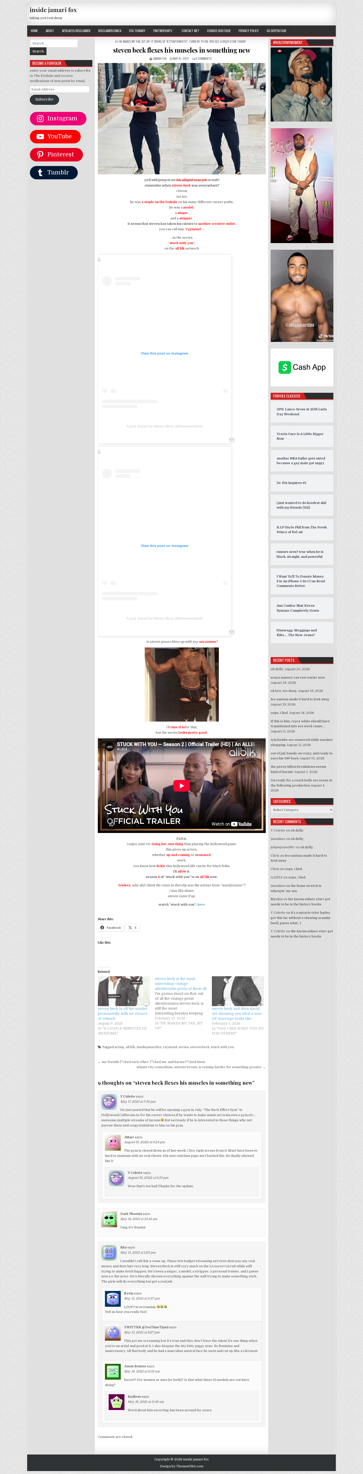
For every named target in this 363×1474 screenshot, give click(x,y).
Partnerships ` (163, 30)
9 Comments (204, 58)
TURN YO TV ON (198, 41)
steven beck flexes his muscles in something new (181, 50)
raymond (170, 1047)
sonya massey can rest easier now (298, 677)
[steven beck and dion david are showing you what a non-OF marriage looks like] (238, 991)
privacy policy (249, 30)
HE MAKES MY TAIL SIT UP (134, 41)
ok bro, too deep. (284, 691)
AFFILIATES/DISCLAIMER (76, 30)
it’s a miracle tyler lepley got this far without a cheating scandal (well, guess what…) (300, 918)
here (201, 904)
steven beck (199, 1047)
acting (119, 1047)
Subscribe (44, 99)
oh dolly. (277, 669)
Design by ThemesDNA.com (181, 1466)
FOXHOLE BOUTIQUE (219, 30)
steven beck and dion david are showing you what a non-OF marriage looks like (237, 1013)
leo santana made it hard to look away (300, 699)
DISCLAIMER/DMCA (109, 30)
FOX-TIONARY (137, 30)
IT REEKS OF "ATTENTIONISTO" (169, 41)
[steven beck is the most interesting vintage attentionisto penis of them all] (183, 1003)
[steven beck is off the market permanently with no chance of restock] (124, 991)
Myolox (276, 899)
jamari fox (160, 58)
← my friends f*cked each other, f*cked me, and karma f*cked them (151, 1062)
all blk (130, 1047)
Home (34, 30)
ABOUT (50, 30)
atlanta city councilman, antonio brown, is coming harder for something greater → (201, 1067)
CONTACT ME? (190, 30)
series (184, 1047)
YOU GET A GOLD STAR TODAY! (227, 41)
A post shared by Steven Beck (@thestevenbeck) (164, 426)
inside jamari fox (53, 10)
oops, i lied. (279, 713)
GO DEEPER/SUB (276, 30)
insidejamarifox (149, 1047)
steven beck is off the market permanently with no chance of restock (122, 1013)
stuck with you (222, 1047)
